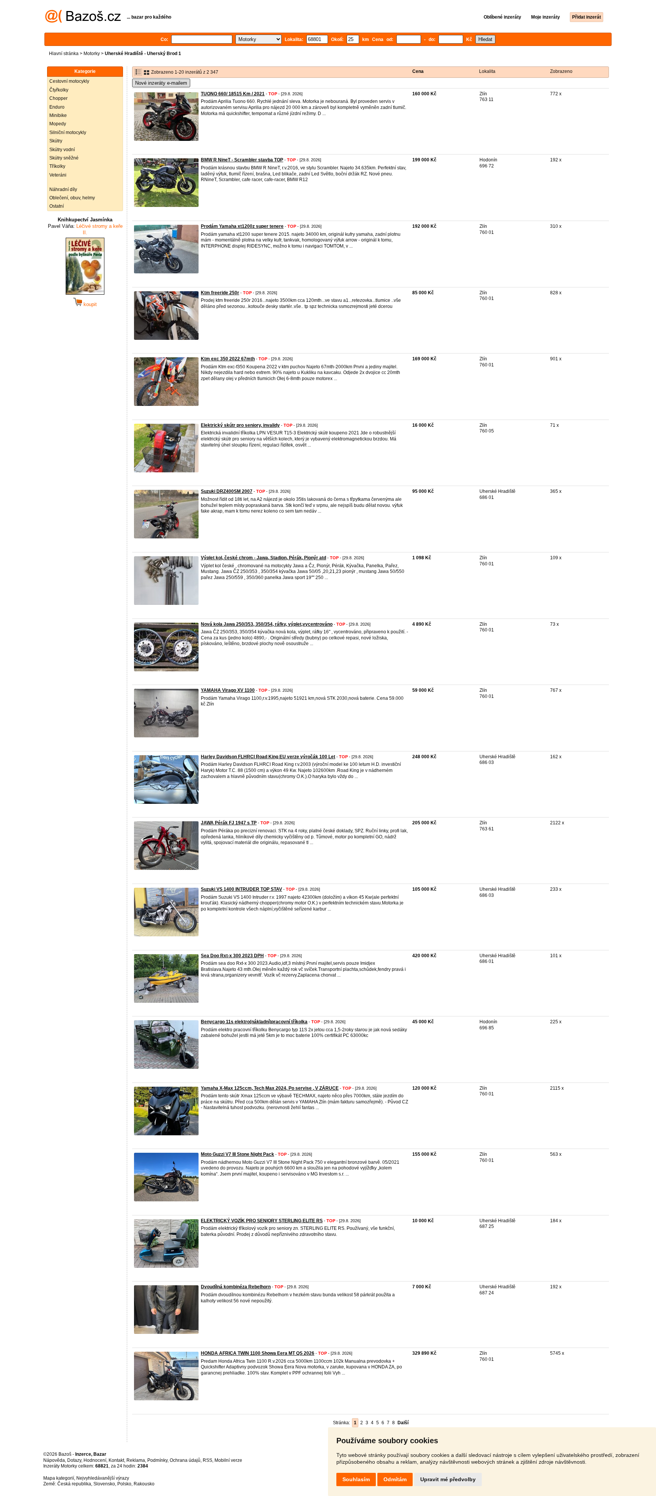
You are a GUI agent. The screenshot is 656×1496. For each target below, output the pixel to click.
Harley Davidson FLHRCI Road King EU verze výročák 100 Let (268, 756)
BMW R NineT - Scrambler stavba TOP (242, 160)
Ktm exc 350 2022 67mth (228, 358)
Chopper (58, 98)
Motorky (92, 53)
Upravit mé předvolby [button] (448, 1479)
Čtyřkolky (58, 90)
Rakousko (144, 1484)
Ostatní (56, 206)
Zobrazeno (561, 71)
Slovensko (104, 1484)
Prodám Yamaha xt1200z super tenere (242, 226)
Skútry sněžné (64, 158)
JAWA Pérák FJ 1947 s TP (229, 822)
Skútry (55, 141)
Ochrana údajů (185, 1460)
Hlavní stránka (64, 53)
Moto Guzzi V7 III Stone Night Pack (237, 1154)
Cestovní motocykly (69, 81)
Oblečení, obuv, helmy (72, 197)
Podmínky (157, 1460)
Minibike (58, 115)
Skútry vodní (62, 149)
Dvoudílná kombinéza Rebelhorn (236, 1286)
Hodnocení (95, 1460)
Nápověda (54, 1460)
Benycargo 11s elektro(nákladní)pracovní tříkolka (254, 1021)
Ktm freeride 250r (220, 292)
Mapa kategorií (58, 1478)
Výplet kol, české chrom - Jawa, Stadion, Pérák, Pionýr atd (263, 557)
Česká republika (74, 1484)
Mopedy (57, 123)
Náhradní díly (63, 189)
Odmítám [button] (395, 1479)
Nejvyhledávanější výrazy (102, 1478)
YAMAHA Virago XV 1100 (228, 690)
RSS (207, 1460)
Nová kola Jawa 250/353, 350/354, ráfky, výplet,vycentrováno (267, 624)
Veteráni (57, 175)
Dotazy (74, 1460)
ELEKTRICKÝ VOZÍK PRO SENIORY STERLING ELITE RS (262, 1220)
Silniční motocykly (67, 132)
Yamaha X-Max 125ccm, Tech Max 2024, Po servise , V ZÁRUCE (270, 1088)
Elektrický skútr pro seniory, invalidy (240, 425)
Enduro (57, 107)
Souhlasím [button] (356, 1479)
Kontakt (116, 1460)
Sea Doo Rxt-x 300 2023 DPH (232, 955)
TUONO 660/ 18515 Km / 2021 (233, 93)
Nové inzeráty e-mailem (161, 83)
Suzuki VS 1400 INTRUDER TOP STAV (241, 889)
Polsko (124, 1484)
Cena (418, 71)
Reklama (135, 1460)
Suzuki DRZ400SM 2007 (226, 491)
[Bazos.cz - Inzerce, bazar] (83, 21)
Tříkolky (57, 166)
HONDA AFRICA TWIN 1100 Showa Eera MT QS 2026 (257, 1353)
